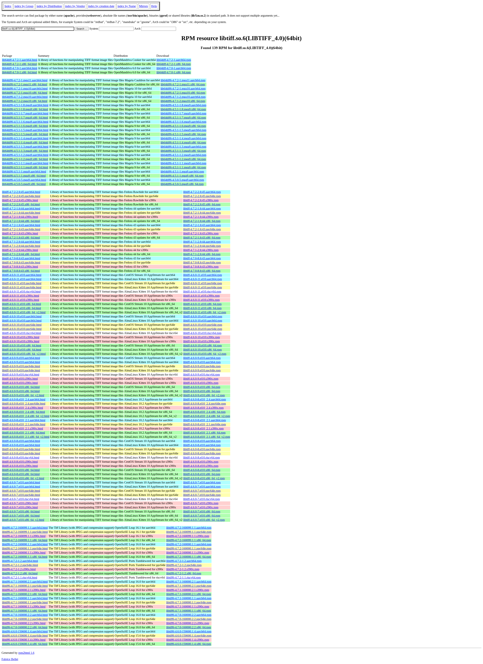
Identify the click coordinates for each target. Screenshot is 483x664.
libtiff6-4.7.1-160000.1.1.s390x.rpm (187, 606)
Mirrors (143, 6)
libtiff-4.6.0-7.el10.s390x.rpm (200, 503)
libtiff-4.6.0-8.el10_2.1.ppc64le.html (23, 424)
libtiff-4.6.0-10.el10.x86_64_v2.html (24, 353)
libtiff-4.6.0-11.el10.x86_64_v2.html (23, 312)
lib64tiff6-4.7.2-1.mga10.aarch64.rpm (183, 88)
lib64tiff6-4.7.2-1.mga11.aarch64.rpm (183, 80)
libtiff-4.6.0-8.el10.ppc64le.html (21, 449)
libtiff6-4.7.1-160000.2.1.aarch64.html (25, 581)
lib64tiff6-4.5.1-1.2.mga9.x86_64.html (25, 159)
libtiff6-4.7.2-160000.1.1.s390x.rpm (187, 552)
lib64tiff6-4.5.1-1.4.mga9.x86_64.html (25, 142)
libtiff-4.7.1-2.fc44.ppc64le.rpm (202, 245)
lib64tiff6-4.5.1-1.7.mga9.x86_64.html (25, 117)
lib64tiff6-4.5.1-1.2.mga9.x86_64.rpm (183, 159)
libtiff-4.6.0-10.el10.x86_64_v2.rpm (204, 353)
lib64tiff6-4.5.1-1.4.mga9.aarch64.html (25, 138)
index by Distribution (49, 6)
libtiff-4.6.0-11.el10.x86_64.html (21, 304)
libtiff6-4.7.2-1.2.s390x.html (19, 569)
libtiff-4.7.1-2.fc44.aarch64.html (21, 241)
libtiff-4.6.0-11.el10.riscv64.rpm (202, 291)
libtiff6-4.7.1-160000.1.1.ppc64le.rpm (188, 602)
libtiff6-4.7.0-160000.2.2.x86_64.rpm (188, 627)
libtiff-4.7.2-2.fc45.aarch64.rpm (202, 192)
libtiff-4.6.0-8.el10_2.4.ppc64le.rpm (204, 403)
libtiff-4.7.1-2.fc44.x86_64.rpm (201, 254)
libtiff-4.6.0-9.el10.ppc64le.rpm (202, 366)
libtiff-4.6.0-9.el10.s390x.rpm (200, 378)
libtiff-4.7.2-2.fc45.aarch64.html (21, 192)
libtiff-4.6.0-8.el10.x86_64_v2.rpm (204, 478)
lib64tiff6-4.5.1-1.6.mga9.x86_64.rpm (183, 126)
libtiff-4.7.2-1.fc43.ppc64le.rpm (202, 229)
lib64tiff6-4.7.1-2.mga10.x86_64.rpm (183, 101)
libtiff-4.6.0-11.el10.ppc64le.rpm (202, 283)
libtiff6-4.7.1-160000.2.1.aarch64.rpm (188, 581)
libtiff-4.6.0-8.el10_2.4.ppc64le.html (23, 403)
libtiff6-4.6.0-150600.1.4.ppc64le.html (25, 635)
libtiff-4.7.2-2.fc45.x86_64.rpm (201, 204)
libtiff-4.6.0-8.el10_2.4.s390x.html (22, 407)
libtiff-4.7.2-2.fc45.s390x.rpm (200, 200)
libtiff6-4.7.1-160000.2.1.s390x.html (23, 590)
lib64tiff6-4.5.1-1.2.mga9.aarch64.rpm (183, 155)
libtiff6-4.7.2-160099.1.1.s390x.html (23, 536)
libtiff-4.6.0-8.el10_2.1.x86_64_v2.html (25, 436)
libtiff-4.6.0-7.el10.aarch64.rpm (202, 482)
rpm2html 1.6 (26, 652)
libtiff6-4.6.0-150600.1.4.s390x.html (23, 639)
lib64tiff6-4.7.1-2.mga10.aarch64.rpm (183, 96)
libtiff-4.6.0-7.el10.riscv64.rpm (201, 499)
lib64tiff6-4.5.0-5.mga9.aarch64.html (24, 179)
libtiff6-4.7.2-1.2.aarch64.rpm (184, 561)
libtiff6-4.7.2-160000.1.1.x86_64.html (24, 556)
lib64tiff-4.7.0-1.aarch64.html (19, 68)
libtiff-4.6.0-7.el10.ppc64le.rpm (202, 490)
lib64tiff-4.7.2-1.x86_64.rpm (173, 64)
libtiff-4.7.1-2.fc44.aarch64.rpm (202, 241)
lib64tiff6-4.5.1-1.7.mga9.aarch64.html (25, 113)
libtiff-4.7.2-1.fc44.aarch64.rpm (202, 208)
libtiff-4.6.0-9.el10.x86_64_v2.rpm (204, 395)
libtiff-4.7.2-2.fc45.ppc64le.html (21, 196)
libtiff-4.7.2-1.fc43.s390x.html (20, 233)
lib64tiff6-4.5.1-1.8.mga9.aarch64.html (25, 105)
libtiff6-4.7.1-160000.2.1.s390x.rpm (187, 590)
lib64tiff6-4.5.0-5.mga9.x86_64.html (24, 184)
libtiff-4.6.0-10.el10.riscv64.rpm (202, 333)
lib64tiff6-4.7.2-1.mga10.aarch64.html (25, 88)
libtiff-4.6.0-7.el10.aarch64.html (21, 482)
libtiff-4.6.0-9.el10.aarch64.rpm (202, 358)
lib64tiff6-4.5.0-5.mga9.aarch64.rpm (182, 179)
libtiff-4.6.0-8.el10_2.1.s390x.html (22, 428)
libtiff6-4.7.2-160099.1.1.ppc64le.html (25, 531)
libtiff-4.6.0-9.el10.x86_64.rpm (201, 387)
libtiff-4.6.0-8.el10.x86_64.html (21, 470)
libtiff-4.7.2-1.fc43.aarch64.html (21, 225)
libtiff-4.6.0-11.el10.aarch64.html (21, 275)
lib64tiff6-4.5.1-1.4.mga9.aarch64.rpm (183, 138)
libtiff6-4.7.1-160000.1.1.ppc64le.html (25, 602)
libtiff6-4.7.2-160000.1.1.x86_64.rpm (188, 556)
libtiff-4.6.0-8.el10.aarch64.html (21, 441)
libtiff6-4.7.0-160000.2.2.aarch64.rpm (188, 614)
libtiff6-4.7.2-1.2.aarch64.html (20, 561)
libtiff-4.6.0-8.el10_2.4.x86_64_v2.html (25, 416)
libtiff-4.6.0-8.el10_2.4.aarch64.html (23, 399)
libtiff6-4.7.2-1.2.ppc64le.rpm (184, 565)
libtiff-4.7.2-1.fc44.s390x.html (20, 216)
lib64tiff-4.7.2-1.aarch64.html (19, 59)
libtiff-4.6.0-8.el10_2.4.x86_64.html (23, 411)
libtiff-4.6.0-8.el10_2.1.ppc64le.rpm (204, 424)
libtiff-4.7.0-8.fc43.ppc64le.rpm (202, 262)
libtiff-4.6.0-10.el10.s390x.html (20, 337)
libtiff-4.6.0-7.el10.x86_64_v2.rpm (204, 519)
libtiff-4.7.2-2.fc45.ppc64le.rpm (202, 196)
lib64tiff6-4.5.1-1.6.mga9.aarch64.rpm (183, 121)
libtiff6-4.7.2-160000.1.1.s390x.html (23, 552)
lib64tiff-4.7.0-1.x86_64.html (19, 72)
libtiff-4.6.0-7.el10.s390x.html (20, 503)
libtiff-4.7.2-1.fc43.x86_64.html (21, 237)
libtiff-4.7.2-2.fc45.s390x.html (20, 200)
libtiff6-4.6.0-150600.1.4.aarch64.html (25, 631)
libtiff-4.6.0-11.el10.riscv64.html (21, 291)
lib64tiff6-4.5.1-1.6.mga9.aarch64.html (25, 121)
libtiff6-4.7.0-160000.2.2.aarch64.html (25, 614)
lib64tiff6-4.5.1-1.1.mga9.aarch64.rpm (183, 163)
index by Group (24, 6)
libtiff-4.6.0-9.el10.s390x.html (20, 378)
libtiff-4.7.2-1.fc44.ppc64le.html (21, 212)
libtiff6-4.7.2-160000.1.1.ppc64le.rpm (188, 548)
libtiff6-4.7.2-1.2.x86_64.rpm (183, 573)
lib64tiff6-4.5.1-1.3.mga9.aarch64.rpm (183, 146)
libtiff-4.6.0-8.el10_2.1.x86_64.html (23, 432)
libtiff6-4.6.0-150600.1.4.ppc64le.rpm (188, 635)
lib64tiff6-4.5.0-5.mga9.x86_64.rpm (182, 184)
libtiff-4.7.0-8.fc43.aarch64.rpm (202, 258)
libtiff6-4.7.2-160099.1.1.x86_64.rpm (188, 540)
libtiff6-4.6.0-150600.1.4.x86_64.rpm (188, 644)
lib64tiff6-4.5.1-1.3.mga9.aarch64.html (25, 146)
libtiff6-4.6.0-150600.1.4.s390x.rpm (187, 639)
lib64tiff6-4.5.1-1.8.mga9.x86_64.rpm (183, 109)
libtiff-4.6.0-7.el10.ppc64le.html (21, 490)
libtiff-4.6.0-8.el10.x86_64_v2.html (23, 478)
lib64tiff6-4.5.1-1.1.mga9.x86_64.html (25, 167)
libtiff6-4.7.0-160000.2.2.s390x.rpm (187, 623)
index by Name (127, 6)
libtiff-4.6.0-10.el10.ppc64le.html (22, 324)
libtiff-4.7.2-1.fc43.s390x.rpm (200, 233)
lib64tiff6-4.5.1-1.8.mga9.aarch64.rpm (183, 105)
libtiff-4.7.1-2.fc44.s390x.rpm (200, 250)
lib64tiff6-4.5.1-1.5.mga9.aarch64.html (25, 130)
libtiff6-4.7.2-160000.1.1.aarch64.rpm (188, 544)
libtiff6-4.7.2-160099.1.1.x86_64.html (24, 540)
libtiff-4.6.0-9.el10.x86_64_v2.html (23, 395)
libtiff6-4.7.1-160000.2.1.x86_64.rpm (188, 594)
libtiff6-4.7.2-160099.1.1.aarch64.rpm (188, 527)
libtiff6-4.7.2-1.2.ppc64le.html (20, 565)
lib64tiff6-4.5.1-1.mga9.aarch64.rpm (182, 171)
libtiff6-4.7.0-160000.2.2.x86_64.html (24, 627)
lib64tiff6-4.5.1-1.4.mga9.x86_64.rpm (183, 142)
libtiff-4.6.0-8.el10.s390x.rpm (200, 461)
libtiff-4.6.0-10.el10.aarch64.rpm (202, 316)
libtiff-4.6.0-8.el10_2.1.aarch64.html (23, 420)
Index (8, 6)
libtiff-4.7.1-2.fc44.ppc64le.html (21, 245)
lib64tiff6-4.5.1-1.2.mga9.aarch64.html (25, 155)
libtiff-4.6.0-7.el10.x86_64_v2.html (23, 519)
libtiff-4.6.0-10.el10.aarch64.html (22, 316)
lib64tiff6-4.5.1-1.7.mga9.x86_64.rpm (183, 117)
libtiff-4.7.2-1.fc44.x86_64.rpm (201, 221)
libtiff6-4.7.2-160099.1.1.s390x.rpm (187, 536)
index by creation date (101, 6)
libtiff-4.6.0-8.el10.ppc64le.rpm (202, 449)
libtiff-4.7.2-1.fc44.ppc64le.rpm (202, 212)
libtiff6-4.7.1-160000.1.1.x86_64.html (24, 610)
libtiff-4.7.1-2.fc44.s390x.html (20, 250)
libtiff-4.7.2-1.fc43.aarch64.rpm (202, 225)
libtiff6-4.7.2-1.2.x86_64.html (20, 573)
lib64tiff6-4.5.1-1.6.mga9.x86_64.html (25, 126)
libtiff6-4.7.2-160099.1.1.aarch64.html (25, 527)
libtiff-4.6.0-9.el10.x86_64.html (21, 387)
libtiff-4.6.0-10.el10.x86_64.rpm (202, 345)
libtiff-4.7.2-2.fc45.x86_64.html (21, 204)
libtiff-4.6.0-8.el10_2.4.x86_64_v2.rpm (206, 416)
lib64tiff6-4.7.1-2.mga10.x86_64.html (24, 101)
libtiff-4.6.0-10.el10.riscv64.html (21, 333)
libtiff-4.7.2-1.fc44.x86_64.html (21, 221)
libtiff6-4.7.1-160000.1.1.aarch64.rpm (188, 598)
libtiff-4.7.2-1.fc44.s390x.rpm (200, 216)
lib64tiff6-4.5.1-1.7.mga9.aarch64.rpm (183, 113)
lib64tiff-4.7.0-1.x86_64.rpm (173, 72)
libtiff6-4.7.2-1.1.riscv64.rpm (183, 577)
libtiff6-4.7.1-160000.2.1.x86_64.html (24, 594)
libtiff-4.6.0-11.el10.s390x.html (20, 295)
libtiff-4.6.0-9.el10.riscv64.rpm (201, 374)
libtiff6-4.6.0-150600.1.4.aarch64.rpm (188, 631)
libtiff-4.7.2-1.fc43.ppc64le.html (21, 229)
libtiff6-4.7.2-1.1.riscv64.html (19, 577)
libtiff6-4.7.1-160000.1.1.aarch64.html (25, 598)
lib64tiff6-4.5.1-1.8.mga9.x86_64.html (25, 109)
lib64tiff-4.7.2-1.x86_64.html (19, 64)
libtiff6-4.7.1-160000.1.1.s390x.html (23, 606)
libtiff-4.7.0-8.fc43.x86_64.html (21, 270)
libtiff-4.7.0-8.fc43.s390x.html (20, 266)
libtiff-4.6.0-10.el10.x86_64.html (21, 345)
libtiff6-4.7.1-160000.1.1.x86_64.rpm (188, 610)
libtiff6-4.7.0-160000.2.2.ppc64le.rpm (188, 619)
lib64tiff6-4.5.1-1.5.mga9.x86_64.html (25, 134)
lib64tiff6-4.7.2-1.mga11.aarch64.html (24, 80)
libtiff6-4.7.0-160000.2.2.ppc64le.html (25, 619)
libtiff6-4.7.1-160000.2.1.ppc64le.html (25, 585)
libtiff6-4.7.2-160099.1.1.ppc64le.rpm (188, 531)
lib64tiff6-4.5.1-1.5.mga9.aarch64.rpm (183, 130)
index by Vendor (75, 6)
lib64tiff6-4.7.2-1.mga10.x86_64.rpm (183, 92)
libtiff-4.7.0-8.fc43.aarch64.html (21, 258)
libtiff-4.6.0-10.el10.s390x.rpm (201, 337)
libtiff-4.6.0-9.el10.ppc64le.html (21, 366)
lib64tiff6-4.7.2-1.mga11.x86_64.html (24, 84)
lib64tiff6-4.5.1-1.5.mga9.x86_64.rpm (183, 134)
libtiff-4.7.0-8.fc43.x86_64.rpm (201, 270)
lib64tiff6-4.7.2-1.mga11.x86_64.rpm (183, 84)
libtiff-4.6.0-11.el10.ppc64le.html (21, 283)
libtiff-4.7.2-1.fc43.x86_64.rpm (201, 237)
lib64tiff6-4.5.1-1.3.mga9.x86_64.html (25, 150)
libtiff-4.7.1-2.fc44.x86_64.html (21, 254)
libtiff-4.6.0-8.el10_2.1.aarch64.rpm (204, 420)
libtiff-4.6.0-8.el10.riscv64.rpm (201, 457)
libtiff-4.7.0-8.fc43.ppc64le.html (21, 262)
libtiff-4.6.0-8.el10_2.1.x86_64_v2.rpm (206, 436)
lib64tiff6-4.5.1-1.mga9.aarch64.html (24, 171)
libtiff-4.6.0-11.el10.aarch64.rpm (202, 275)
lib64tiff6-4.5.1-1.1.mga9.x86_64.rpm (183, 167)
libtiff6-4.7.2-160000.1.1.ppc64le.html (25, 548)
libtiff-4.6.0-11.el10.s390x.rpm (201, 295)
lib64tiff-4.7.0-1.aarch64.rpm (173, 68)
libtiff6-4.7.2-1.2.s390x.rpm (182, 569)
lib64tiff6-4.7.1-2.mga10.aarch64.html (25, 96)
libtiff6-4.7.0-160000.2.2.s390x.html (23, 623)
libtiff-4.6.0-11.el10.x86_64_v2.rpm (204, 312)
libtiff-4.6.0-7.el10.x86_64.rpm (201, 511)
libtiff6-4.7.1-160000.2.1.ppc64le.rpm (188, 585)
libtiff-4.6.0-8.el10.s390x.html (20, 461)
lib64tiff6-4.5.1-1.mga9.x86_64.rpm (182, 175)
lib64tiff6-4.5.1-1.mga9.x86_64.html (24, 175)
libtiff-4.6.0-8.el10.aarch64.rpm (202, 441)
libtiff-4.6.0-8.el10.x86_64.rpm (201, 470)
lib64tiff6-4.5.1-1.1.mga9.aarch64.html (25, 163)
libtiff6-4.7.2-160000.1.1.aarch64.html (25, 544)
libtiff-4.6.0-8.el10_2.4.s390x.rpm (203, 407)
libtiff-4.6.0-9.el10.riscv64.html (20, 374)
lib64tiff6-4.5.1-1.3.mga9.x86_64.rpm (183, 150)
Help (154, 6)
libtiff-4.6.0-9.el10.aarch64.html (21, 358)
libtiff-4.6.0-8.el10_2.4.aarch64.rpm (204, 399)
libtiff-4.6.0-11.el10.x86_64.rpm (202, 304)
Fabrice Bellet (10, 659)
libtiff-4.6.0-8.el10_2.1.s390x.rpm (203, 428)
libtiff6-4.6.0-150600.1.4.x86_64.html (24, 644)
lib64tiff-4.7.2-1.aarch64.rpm (173, 59)
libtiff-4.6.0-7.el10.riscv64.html (20, 499)
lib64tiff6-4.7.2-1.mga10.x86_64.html (24, 92)
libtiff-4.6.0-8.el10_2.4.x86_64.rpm (204, 411)
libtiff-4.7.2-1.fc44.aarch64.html (21, 208)
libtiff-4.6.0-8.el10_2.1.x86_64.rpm (204, 432)
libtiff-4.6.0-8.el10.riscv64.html (20, 457)
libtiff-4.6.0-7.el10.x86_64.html (21, 511)
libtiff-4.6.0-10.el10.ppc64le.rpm (202, 324)
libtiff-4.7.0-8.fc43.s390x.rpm (200, 266)
